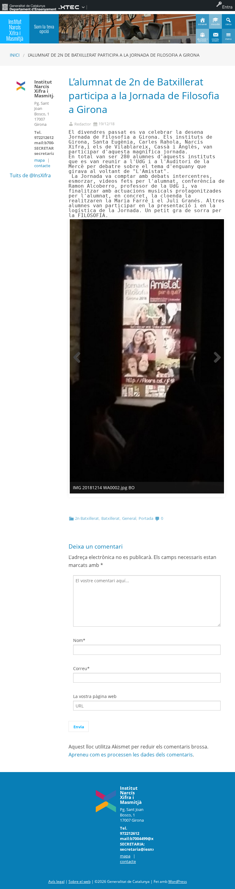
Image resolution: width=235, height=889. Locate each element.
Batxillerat (110, 518)
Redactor (82, 124)
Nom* (79, 640)
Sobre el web (80, 881)
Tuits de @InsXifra (30, 175)
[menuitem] (29, 7)
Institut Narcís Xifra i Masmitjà (14, 29)
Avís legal (56, 881)
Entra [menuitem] (227, 6)
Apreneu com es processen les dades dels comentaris (131, 754)
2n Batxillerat (87, 518)
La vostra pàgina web (95, 696)
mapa (39, 160)
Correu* (81, 668)
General (129, 518)
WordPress (177, 881)
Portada (146, 518)
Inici (15, 55)
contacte (42, 165)
